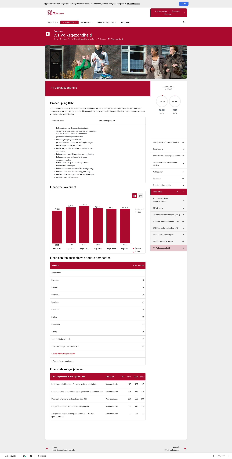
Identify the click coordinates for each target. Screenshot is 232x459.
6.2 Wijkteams (158, 208)
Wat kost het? (158, 172)
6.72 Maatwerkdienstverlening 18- (166, 228)
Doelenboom (158, 149)
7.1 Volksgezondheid (115, 39)
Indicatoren (157, 179)
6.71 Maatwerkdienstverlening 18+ (166, 221)
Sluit (184, 4)
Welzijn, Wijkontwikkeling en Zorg (83, 39)
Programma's (68, 22)
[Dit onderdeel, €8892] (162, 95)
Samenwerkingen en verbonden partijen (165, 163)
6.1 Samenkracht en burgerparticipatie (160, 200)
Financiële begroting (106, 22)
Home (56, 39)
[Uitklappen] (184, 192)
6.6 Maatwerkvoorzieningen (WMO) (166, 215)
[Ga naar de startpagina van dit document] (55, 12)
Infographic (125, 22)
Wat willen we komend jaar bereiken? (167, 156)
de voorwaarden (133, 4)
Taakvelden (102, 39)
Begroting (52, 22)
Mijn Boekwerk (10, 456)
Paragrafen (85, 22)
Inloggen (42, 456)
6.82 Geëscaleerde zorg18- (163, 241)
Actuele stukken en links (162, 185)
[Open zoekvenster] (184, 22)
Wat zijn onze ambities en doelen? (166, 142)
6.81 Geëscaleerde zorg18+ (163, 235)
